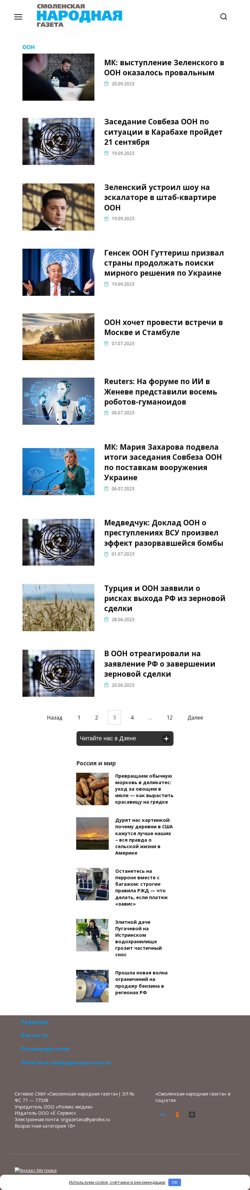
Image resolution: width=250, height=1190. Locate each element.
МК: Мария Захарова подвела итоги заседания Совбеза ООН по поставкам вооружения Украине (163, 462)
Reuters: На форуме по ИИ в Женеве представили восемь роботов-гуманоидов (160, 391)
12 (170, 717)
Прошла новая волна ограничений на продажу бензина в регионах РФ (141, 983)
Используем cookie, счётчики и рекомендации (117, 1182)
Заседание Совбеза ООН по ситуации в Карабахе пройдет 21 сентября (163, 132)
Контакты (34, 1035)
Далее (195, 717)
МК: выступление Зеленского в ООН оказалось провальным (164, 67)
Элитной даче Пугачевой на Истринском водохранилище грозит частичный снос (138, 938)
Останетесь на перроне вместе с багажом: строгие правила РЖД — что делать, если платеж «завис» (141, 887)
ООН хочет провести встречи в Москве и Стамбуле (163, 327)
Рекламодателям (45, 1048)
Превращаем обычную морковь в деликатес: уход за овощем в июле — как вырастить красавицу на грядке (144, 789)
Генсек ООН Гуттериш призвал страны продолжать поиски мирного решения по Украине (164, 263)
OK (175, 1182)
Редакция (35, 1021)
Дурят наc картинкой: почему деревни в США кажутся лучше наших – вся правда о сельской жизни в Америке (144, 836)
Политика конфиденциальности (66, 1062)
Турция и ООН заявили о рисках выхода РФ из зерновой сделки (165, 598)
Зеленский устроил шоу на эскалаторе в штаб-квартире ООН (160, 197)
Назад (54, 717)
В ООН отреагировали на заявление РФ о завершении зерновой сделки (159, 663)
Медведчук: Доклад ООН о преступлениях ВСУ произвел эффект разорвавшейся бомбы (163, 533)
